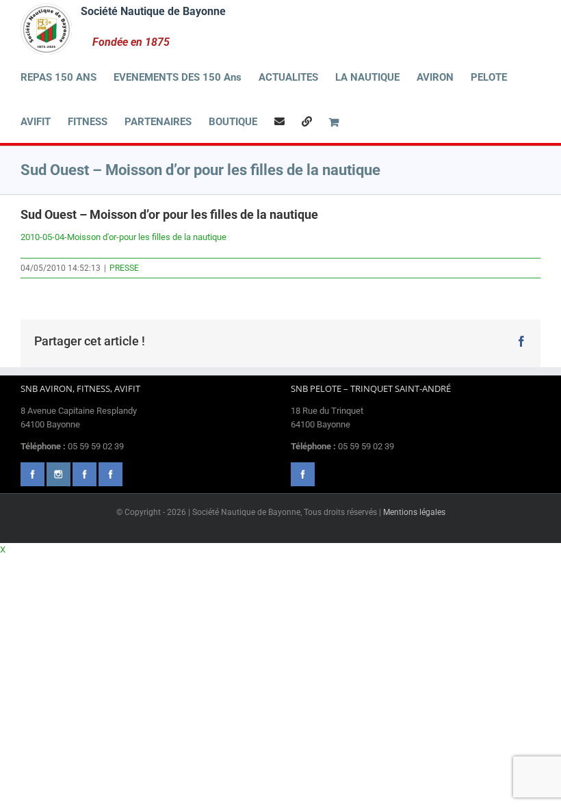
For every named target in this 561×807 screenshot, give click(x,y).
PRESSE (124, 268)
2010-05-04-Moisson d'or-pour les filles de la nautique (123, 237)
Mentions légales (414, 512)
